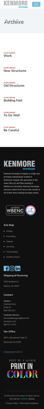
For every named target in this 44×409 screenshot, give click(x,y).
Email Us (7, 307)
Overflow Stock (13, 257)
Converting (10, 236)
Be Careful (11, 130)
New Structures (15, 71)
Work (8, 56)
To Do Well (12, 115)
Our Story (10, 246)
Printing (9, 231)
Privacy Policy (12, 403)
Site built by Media (22, 399)
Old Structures (14, 85)
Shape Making (9, 53)
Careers (9, 241)
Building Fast (13, 100)
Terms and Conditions (29, 403)
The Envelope (12, 252)
